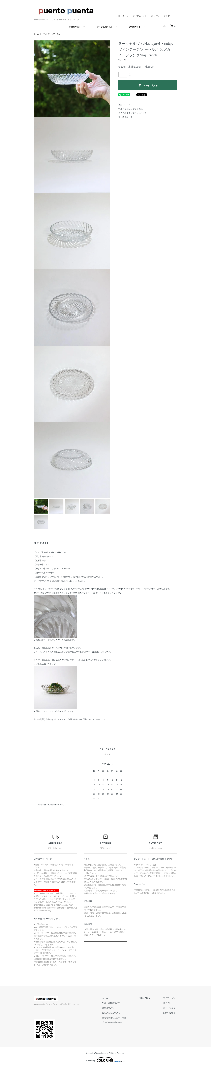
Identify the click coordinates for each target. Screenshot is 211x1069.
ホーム (36, 34)
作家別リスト (75, 26)
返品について (124, 104)
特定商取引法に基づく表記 (130, 108)
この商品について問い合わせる (132, 112)
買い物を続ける (125, 116)
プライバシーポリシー (112, 1022)
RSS (141, 997)
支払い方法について (111, 1012)
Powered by (90, 1060)
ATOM (147, 997)
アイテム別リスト (105, 26)
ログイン (155, 16)
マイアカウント (140, 16)
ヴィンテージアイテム (51, 34)
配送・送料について (111, 1002)
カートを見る (169, 1007)
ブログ (166, 16)
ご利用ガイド (135, 26)
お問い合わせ (122, 16)
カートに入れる (151, 85)
